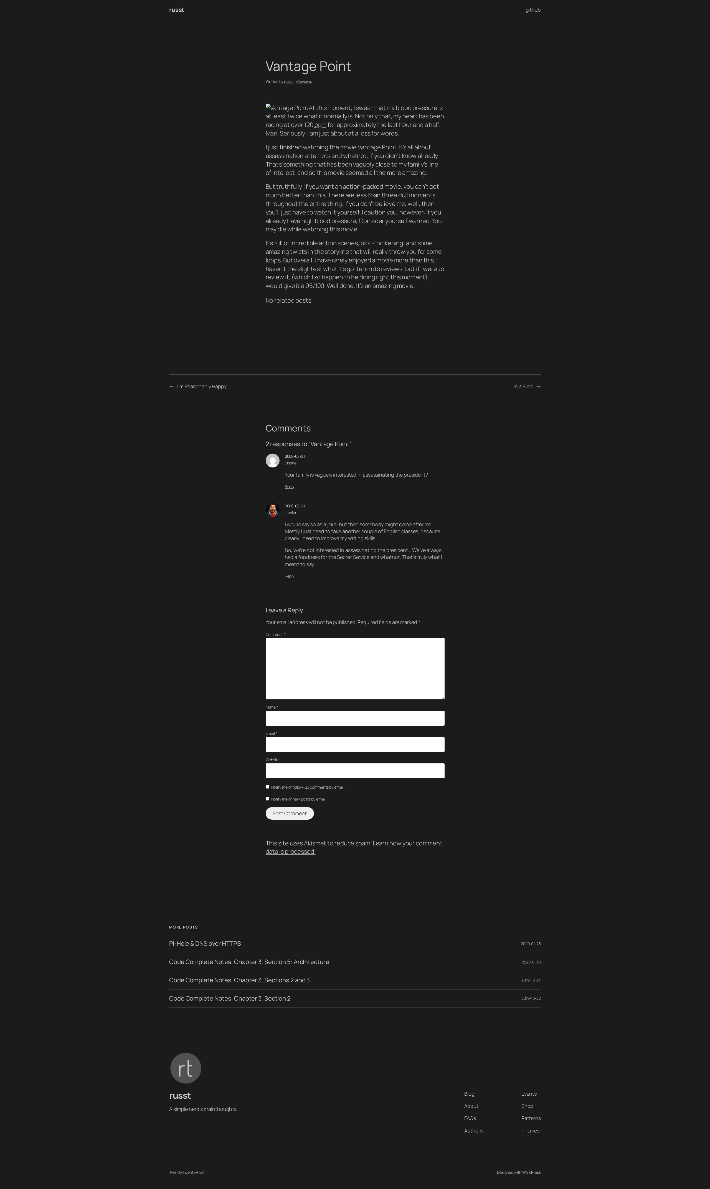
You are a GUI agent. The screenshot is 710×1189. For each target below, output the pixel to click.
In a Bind (523, 386)
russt (176, 10)
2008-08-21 (295, 456)
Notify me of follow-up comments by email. (307, 787)
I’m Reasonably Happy (202, 386)
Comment (275, 634)
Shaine (290, 463)
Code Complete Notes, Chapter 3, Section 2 (230, 998)
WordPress (531, 1172)
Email (271, 733)
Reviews (304, 81)
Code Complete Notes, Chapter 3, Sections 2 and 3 (239, 980)
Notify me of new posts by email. (298, 799)
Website (273, 759)
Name (272, 707)
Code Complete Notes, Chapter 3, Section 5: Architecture (249, 961)
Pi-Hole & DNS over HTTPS (205, 943)
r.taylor (290, 512)
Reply (290, 486)
